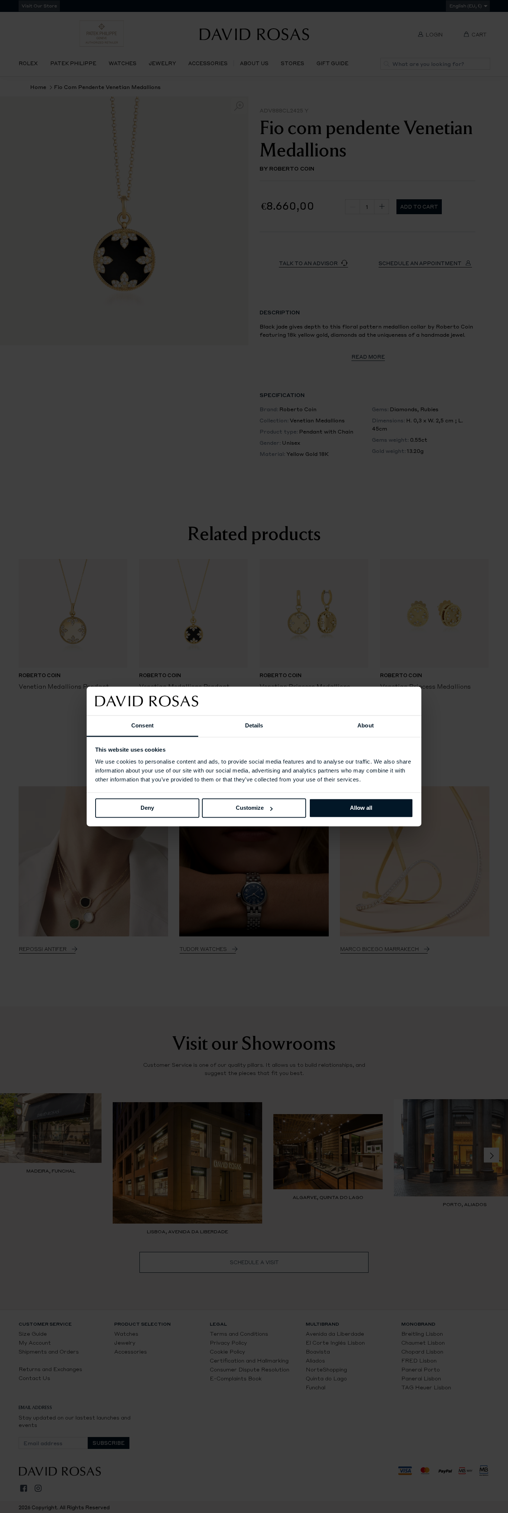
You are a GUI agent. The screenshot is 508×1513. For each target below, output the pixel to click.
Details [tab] (254, 725)
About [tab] (365, 725)
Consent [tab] (142, 725)
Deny (147, 808)
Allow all (361, 808)
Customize (250, 808)
